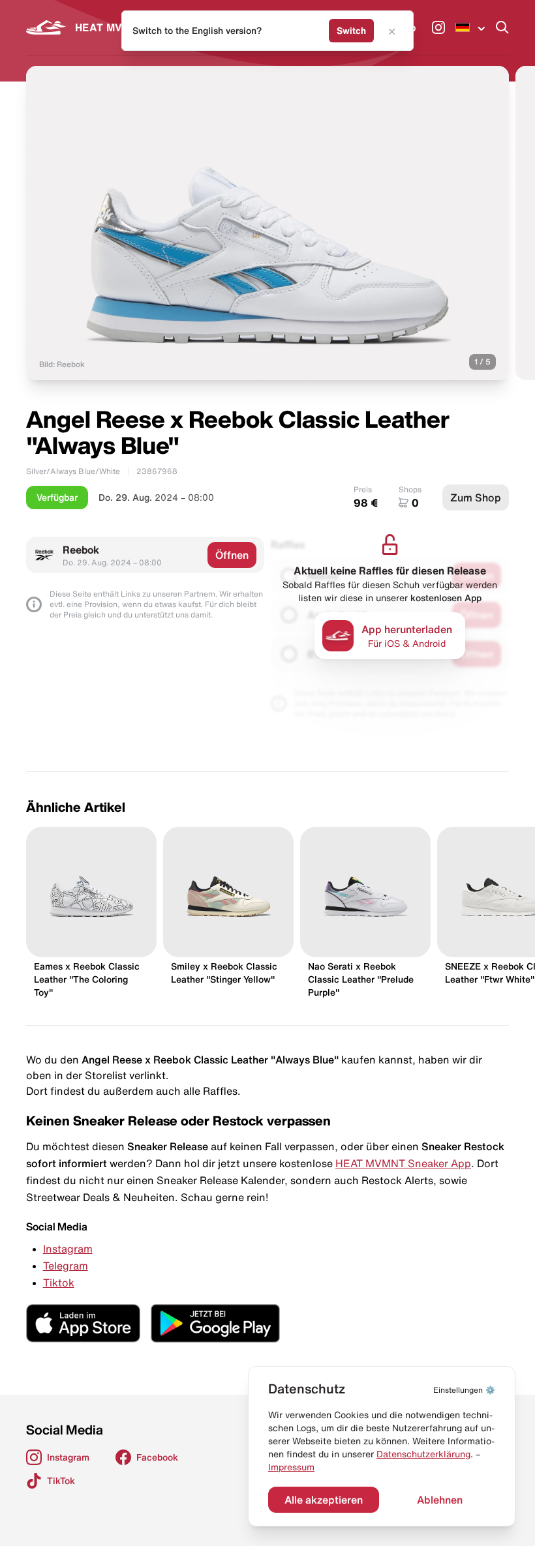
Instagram (68, 1248)
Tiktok (58, 1282)
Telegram (65, 1265)
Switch (351, 30)
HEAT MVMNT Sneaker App (403, 1163)
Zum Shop (475, 497)
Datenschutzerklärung (423, 1454)
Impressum (291, 1467)
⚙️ (464, 1390)
